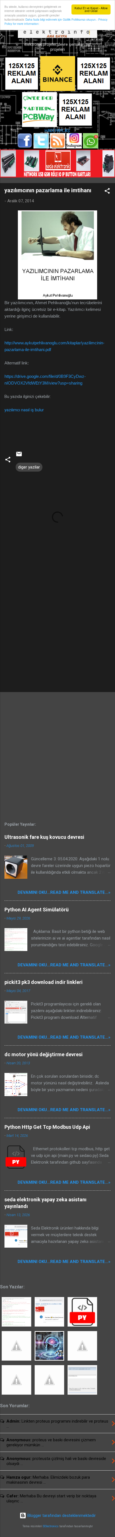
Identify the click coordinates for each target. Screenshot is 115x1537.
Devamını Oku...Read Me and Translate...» (64, 892)
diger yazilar (29, 467)
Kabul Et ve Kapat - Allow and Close (91, 9)
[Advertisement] (57, 644)
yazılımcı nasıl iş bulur (24, 409)
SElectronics (51, 1526)
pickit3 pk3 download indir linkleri (43, 982)
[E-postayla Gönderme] (19, 455)
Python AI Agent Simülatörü (36, 909)
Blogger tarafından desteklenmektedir (61, 1515)
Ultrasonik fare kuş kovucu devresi (44, 837)
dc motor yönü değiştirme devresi (43, 1054)
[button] (107, 192)
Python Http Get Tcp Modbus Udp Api (47, 1127)
